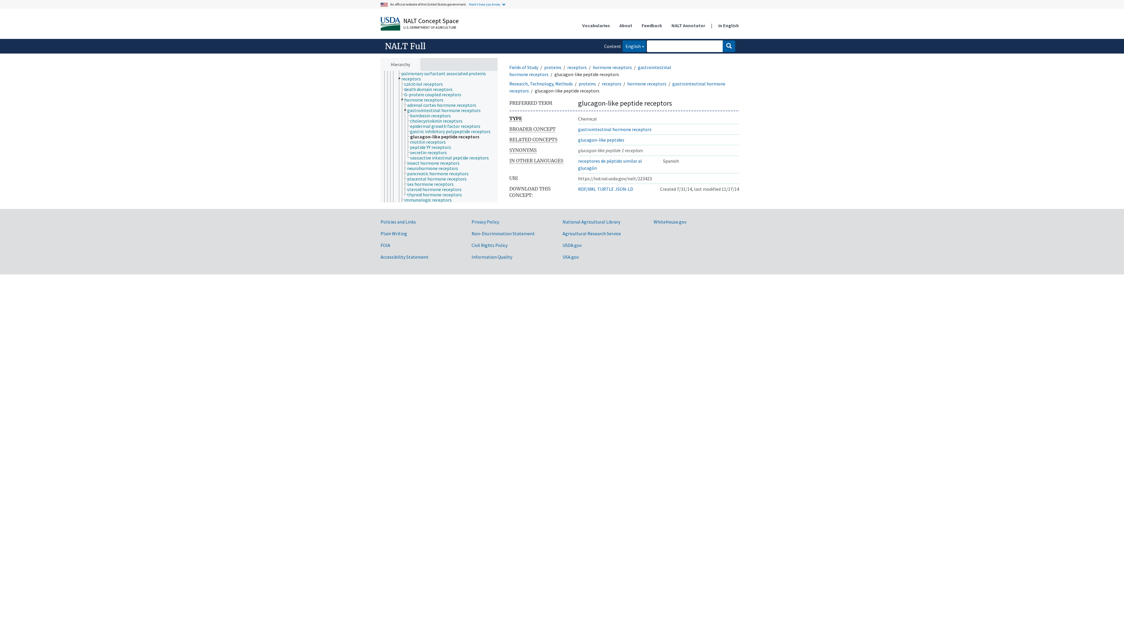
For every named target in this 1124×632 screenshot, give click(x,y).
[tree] (439, 137)
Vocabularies (596, 25)
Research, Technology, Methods (541, 84)
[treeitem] (446, 73)
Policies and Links (398, 222)
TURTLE (605, 189)
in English (728, 25)
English (632, 46)
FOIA (385, 245)
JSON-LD (624, 189)
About (625, 25)
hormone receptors (612, 67)
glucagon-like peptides (601, 140)
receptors (577, 67)
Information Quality (492, 257)
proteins (552, 67)
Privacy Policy (485, 222)
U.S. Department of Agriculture (429, 27)
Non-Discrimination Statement (503, 233)
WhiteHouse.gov (670, 222)
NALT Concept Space (431, 21)
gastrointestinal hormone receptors (615, 129)
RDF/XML (587, 189)
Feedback (652, 25)
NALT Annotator (688, 25)
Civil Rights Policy (490, 245)
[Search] (729, 46)
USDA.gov (572, 245)
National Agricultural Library (591, 222)
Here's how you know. (485, 4)
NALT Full (405, 46)
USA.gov (571, 257)
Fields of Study (523, 67)
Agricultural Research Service (592, 233)
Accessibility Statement (405, 257)
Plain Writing (394, 233)
